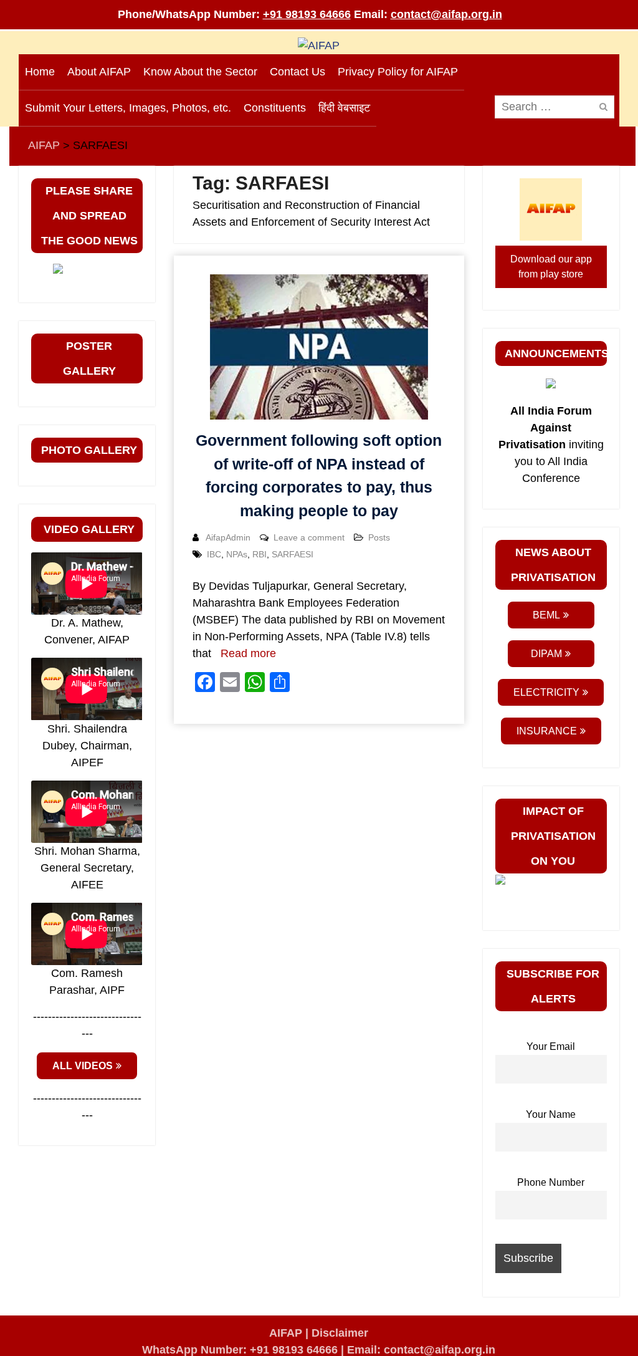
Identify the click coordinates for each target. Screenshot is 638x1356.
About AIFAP (99, 71)
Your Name (551, 1114)
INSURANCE (547, 731)
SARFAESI (292, 554)
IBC (214, 554)
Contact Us (297, 71)
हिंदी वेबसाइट (344, 108)
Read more (248, 653)
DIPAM (546, 653)
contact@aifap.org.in (446, 14)
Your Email (550, 1046)
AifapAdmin (228, 537)
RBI (259, 554)
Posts (379, 537)
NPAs (236, 554)
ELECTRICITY (546, 692)
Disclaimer (340, 1333)
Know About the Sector (200, 71)
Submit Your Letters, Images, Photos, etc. (128, 108)
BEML (546, 615)
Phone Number (550, 1182)
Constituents (275, 108)
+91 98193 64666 (307, 14)
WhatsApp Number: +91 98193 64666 (240, 1350)
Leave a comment (309, 537)
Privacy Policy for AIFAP (398, 71)
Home (40, 71)
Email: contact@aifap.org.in (421, 1350)
